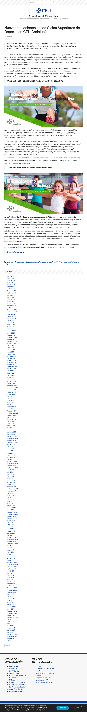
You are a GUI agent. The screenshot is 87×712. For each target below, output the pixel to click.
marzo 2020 (11, 430)
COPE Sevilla (14, 671)
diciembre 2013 (12, 588)
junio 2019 (10, 449)
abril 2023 (10, 352)
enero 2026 (11, 289)
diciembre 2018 (12, 461)
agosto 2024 (11, 318)
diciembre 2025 (12, 291)
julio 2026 (10, 276)
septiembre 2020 (12, 417)
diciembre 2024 (12, 310)
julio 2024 (10, 320)
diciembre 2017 (12, 487)
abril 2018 (10, 478)
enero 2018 (10, 484)
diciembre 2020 (12, 411)
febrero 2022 (11, 381)
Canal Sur (13, 669)
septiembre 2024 (12, 316)
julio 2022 (10, 371)
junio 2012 (10, 621)
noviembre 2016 (12, 514)
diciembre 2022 (12, 360)
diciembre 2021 (12, 386)
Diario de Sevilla (15, 673)
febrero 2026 (11, 287)
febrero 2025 (11, 306)
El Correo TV (13, 678)
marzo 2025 (11, 303)
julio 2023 (10, 345)
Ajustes (76, 708)
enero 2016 (10, 535)
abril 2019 (10, 453)
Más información (15, 252)
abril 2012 (10, 626)
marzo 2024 (11, 329)
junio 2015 (10, 550)
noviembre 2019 (12, 438)
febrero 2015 (11, 558)
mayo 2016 (10, 527)
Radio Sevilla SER (15, 691)
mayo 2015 (10, 552)
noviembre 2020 (12, 413)
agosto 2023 (11, 343)
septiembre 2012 (12, 617)
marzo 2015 (11, 556)
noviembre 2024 (12, 312)
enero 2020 (11, 434)
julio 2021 (10, 396)
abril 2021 (10, 402)
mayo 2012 (10, 624)
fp (78, 262)
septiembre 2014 (12, 569)
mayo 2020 (11, 426)
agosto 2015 (11, 546)
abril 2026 (10, 282)
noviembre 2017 (12, 489)
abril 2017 (10, 503)
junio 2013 (10, 598)
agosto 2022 (11, 369)
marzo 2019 (11, 455)
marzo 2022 (11, 379)
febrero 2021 (11, 407)
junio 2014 (10, 575)
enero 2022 (11, 383)
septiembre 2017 (12, 493)
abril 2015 (10, 554)
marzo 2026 (11, 284)
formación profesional (68, 262)
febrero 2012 (11, 630)
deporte (45, 262)
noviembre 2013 (12, 590)
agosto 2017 (11, 495)
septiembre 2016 (12, 518)
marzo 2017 (11, 506)
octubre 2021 (11, 390)
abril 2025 (10, 301)
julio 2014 (10, 573)
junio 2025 (10, 297)
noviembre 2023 (12, 337)
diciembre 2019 (12, 436)
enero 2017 (10, 510)
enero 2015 (10, 560)
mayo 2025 (11, 299)
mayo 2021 (10, 400)
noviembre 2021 (12, 388)
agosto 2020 (11, 419)
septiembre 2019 (12, 442)
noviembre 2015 (12, 539)
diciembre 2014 (12, 562)
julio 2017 (10, 497)
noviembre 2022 (12, 362)
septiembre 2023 (12, 341)
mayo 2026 (11, 280)
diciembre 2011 (12, 634)
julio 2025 (10, 295)
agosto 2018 (11, 470)
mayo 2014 (10, 577)
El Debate (12, 680)
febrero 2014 (11, 584)
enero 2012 (10, 632)
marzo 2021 (11, 404)
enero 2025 (11, 308)
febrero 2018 (11, 482)
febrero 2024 (11, 331)
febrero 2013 (11, 607)
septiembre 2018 (12, 468)
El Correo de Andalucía (17, 675)
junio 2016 (10, 525)
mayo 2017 (10, 501)
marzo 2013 (11, 605)
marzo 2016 (11, 531)
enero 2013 (10, 609)
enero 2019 (10, 459)
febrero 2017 (11, 508)
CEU (38, 671)
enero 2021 (10, 409)
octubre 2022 (11, 364)
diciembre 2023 (12, 335)
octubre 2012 (11, 615)
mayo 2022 (11, 375)
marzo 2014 (11, 581)
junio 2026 (10, 278)
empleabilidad (54, 262)
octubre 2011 (11, 638)
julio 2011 (10, 640)
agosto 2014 (11, 571)
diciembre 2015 (12, 537)
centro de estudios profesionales (29, 262)
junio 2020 (10, 423)
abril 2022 (10, 377)
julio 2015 (10, 548)
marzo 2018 (11, 480)
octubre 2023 (11, 339)
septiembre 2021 (12, 392)
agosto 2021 (11, 394)
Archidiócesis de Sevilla (45, 669)
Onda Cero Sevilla (16, 689)
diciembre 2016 (12, 512)
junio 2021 (10, 398)
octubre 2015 (11, 541)
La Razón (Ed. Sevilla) (17, 687)
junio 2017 (10, 499)
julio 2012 (10, 619)
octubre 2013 (11, 592)
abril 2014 (10, 579)
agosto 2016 (11, 520)
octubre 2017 (11, 491)
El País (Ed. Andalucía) (17, 685)
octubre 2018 (11, 466)
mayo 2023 (11, 350)
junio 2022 (10, 373)
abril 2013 (10, 603)
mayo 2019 (10, 451)
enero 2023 (11, 358)
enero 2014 (10, 586)
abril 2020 (10, 428)
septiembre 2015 (12, 543)
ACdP (38, 666)
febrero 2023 (11, 356)
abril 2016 (10, 529)
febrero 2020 (11, 432)
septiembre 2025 (12, 293)
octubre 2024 (11, 314)
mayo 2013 (10, 600)
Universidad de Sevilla (44, 682)
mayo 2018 (10, 476)
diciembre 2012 (12, 611)
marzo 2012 (11, 628)
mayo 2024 (11, 324)
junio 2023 (10, 348)
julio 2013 (10, 596)
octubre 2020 (11, 415)
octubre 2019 (11, 440)
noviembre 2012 (12, 613)
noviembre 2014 (12, 565)
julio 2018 (10, 472)
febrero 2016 (11, 533)
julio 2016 (10, 523)
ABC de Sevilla (14, 666)
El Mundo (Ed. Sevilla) (17, 682)
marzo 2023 (11, 354)
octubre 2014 (11, 567)
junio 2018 (10, 474)
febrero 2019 (11, 457)
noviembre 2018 (12, 463)
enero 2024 (11, 333)
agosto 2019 (11, 445)
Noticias (10, 262)
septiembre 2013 (12, 594)
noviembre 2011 (12, 636)
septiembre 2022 (12, 367)
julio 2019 (10, 447)
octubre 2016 (11, 516)
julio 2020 (10, 421)
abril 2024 (10, 327)
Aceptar (62, 708)
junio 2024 (10, 322)
